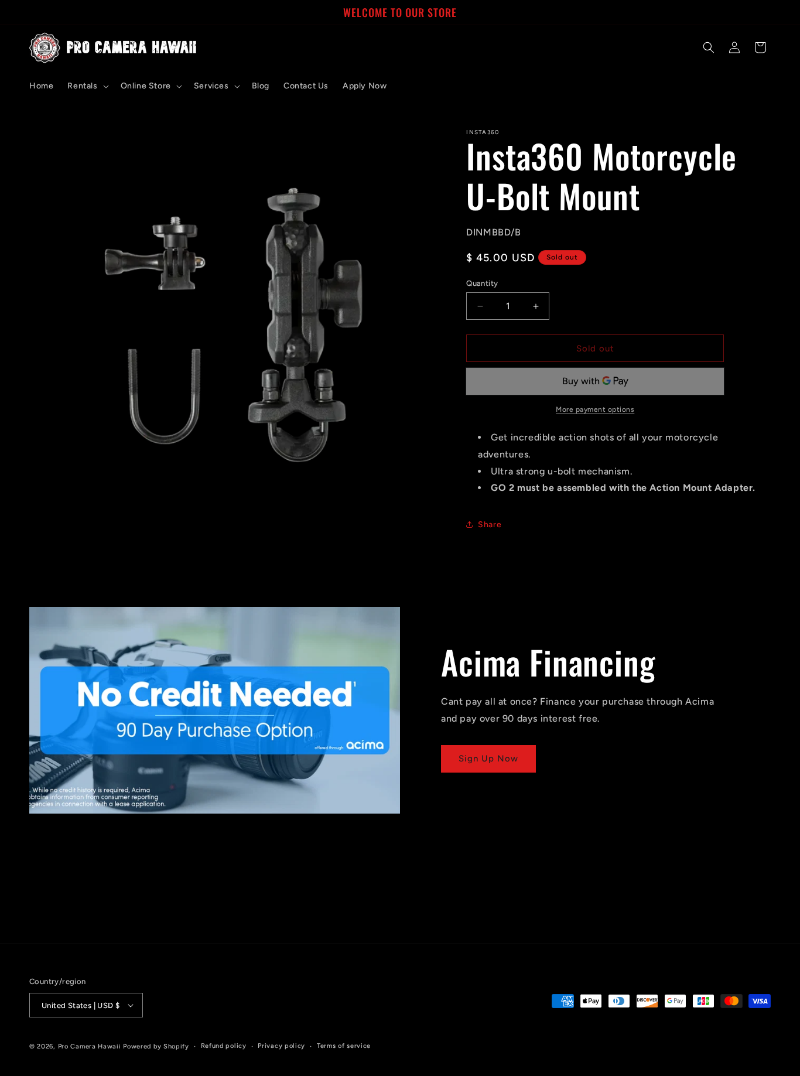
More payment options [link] (595, 409)
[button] (86, 86)
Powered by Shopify (156, 1046)
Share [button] (489, 525)
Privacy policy (281, 1046)
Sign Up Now (488, 758)
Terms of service (344, 1046)
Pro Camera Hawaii (89, 1046)
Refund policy (224, 1046)
